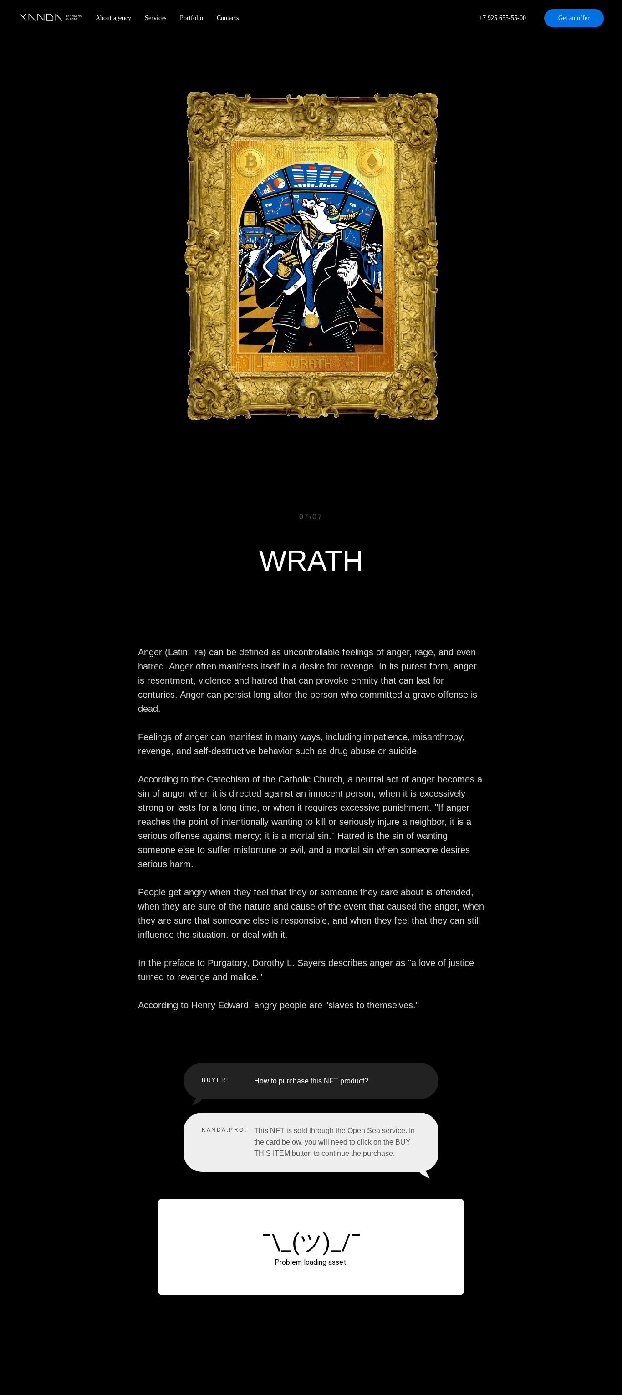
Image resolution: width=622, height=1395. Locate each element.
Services (155, 18)
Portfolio (191, 18)
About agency (113, 18)
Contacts (228, 18)
